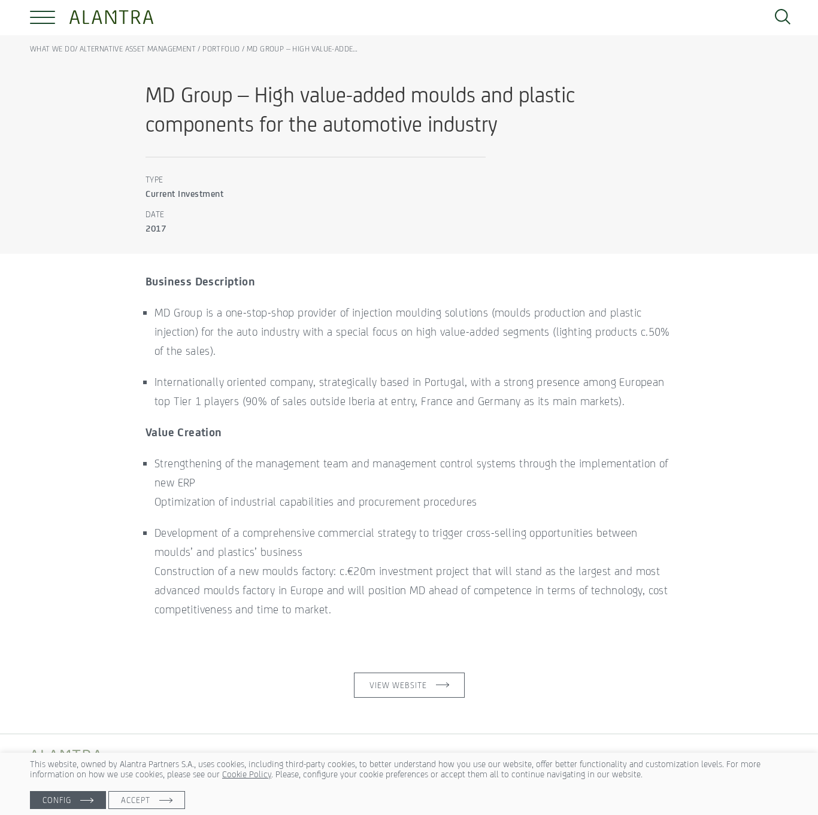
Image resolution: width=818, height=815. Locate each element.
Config (57, 800)
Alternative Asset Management (138, 48)
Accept (135, 800)
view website (398, 685)
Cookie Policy (246, 774)
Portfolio (221, 48)
